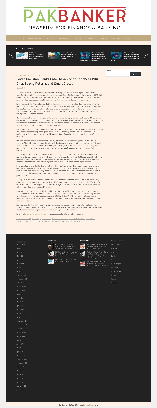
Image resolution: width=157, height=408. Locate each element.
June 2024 (19, 344)
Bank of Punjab (36, 219)
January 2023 (20, 390)
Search (108, 70)
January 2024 (20, 355)
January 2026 (20, 271)
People (113, 279)
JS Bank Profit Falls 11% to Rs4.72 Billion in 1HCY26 (68, 56)
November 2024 (21, 325)
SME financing (62, 221)
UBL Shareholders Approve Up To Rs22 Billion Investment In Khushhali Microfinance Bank (93, 57)
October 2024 (20, 328)
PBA (23, 221)
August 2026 (20, 244)
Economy (50, 38)
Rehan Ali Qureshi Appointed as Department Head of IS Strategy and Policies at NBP (97, 246)
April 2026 (19, 260)
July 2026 (19, 248)
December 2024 (21, 321)
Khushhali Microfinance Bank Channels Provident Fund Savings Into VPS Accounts (125, 57)
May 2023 (19, 374)
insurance (114, 267)
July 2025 (19, 294)
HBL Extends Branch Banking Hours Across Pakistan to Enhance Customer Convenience (97, 263)
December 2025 (21, 275)
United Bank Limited (73, 221)
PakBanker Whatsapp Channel (35, 214)
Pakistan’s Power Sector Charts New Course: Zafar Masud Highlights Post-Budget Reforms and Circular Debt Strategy (94, 255)
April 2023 (19, 378)
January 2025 (20, 317)
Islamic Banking (46, 219)
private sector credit (31, 221)
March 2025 (20, 309)
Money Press (103, 38)
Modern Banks (63, 38)
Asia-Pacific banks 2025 (23, 219)
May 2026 (19, 256)
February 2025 (21, 313)
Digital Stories (116, 244)
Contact (128, 38)
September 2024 (21, 332)
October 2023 (20, 367)
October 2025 (20, 283)
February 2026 (21, 267)
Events (113, 256)
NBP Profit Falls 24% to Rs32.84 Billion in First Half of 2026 (36, 56)
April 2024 (19, 351)
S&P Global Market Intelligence (47, 221)
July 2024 (19, 340)
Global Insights (116, 264)
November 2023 (21, 363)
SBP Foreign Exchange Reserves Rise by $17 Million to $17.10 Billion (66, 254)
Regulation (91, 38)
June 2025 (19, 298)
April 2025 (19, 306)
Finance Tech (77, 38)
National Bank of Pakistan (60, 219)
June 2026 (19, 252)
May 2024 (19, 348)
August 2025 (20, 290)
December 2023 (21, 359)
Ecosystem (117, 38)
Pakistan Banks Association (77, 219)
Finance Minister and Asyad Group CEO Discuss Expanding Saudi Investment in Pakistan (65, 246)
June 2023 (19, 371)
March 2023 (20, 382)
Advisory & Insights (35, 38)
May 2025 (19, 302)
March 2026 (20, 263)
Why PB (21, 38)
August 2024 (20, 336)
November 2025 (21, 279)
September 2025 (21, 286)
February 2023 (21, 386)
